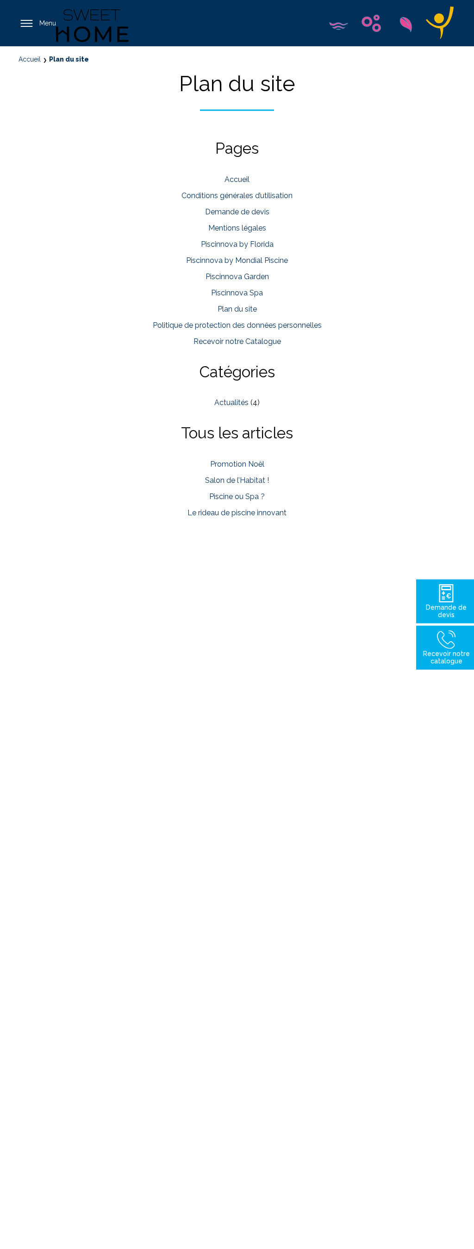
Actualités (231, 402)
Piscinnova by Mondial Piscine (237, 260)
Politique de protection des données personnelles (237, 325)
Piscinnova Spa (237, 292)
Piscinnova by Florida (237, 244)
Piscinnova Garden (237, 276)
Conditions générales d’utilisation (237, 195)
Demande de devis (237, 211)
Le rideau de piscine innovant (237, 512)
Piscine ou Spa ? (237, 496)
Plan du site (237, 309)
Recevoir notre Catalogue (237, 341)
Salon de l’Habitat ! (237, 480)
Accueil (237, 179)
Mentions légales (237, 228)
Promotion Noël (237, 464)
